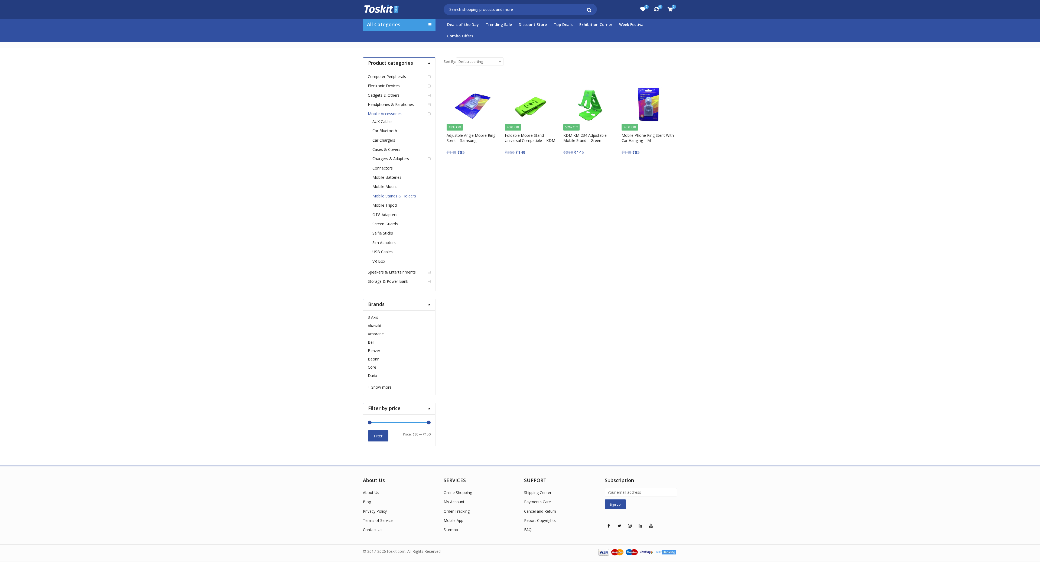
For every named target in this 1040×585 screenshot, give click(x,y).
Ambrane (376, 333)
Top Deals (563, 24)
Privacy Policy (375, 511)
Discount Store (533, 24)
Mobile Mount (384, 186)
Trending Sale (499, 24)
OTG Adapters (384, 214)
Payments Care (537, 501)
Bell (371, 342)
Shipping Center (537, 492)
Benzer (374, 350)
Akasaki (374, 325)
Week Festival (632, 24)
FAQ (528, 529)
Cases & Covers (386, 149)
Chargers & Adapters (390, 158)
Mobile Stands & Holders (394, 196)
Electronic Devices (384, 85)
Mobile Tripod (384, 205)
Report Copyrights (540, 520)
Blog (367, 501)
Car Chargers (383, 140)
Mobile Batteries (386, 177)
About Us (371, 492)
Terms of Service (378, 520)
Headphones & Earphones (391, 104)
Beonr (373, 359)
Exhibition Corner (595, 24)
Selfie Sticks (382, 233)
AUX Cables (382, 121)
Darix (372, 375)
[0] (643, 9)
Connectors (382, 168)
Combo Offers (460, 35)
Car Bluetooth (384, 130)
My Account (454, 501)
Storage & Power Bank (388, 281)
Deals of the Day (463, 24)
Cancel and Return (540, 511)
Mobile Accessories (385, 113)
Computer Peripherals (387, 76)
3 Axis (373, 317)
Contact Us (372, 529)
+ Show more (380, 387)
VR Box (378, 261)
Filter (378, 435)
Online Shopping (458, 492)
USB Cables (382, 251)
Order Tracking (457, 511)
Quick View (475, 135)
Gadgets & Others (383, 95)
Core (372, 367)
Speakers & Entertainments (392, 272)
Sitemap (451, 529)
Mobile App (453, 520)
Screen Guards (385, 223)
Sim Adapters (384, 242)
